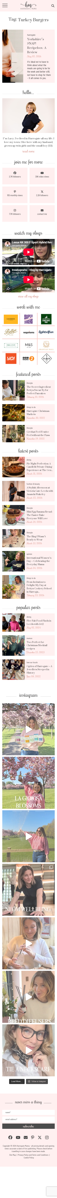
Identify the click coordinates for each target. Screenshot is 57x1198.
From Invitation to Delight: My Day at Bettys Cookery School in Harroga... (39, 586)
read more (28, 151)
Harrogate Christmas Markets (38, 412)
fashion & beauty (33, 484)
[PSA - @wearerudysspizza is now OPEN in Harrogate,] (28, 943)
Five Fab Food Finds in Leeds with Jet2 (39, 622)
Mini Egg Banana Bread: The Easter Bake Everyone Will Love (39, 515)
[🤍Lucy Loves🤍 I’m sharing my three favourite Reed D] (28, 997)
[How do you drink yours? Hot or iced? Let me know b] (28, 729)
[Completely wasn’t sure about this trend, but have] (28, 1050)
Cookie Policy (29, 1157)
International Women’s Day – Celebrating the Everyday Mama (39, 561)
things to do (31, 407)
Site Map (12, 1155)
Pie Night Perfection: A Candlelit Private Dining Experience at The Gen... (40, 467)
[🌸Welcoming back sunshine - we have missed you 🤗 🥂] (28, 836)
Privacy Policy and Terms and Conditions (33, 1155)
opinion (29, 554)
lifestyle (30, 383)
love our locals (32, 662)
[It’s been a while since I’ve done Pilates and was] (28, 890)
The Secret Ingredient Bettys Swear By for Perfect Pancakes (39, 390)
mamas (29, 638)
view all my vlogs (28, 296)
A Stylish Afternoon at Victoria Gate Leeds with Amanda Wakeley (40, 491)
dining (29, 459)
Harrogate (31, 34)
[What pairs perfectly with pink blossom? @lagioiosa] (28, 783)
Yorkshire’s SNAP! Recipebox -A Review (36, 45)
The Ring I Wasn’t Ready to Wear (36, 538)
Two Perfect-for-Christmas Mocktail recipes (37, 645)
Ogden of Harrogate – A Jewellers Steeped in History (39, 669)
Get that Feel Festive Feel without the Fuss (38, 433)
